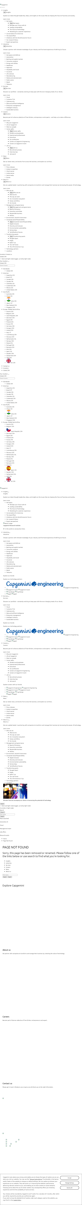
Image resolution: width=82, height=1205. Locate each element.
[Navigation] (4, 7)
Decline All (69, 1187)
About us (8, 181)
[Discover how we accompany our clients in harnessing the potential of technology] (42, 791)
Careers (8, 114)
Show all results (4, 835)
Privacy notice (9, 1118)
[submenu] (9, 532)
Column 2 (8, 1168)
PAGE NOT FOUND (16, 847)
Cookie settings (9, 1122)
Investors (8, 1112)
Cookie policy (9, 1124)
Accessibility (9, 1116)
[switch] (0, 258)
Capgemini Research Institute (11, 525)
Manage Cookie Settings (36, 1179)
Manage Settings (69, 1182)
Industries (9, 46)
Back (11, 23)
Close (2, 812)
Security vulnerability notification (14, 1120)
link (4, 12)
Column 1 (8, 1149)
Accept (69, 1178)
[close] (2, 7)
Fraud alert (8, 1126)
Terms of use (9, 1114)
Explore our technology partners (12, 579)
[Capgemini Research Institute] (42, 523)
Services (8, 88)
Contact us (11, 1164)
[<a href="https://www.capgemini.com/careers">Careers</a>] (41, 985)
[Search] (0, 7)
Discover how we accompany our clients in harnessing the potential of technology (27, 800)
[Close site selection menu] (8, 261)
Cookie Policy (17, 1200)
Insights (8, 12)
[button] (6, 370)
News (7, 158)
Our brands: (5, 1137)
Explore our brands (8, 575)
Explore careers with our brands (12, 684)
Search (2, 803)
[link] (15, 5)
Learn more (6, 19)
